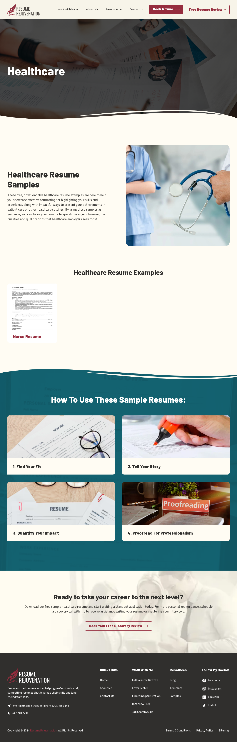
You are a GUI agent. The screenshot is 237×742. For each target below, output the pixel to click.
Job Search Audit (142, 712)
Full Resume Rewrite (145, 680)
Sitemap (224, 731)
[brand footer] (28, 675)
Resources (112, 9)
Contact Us (137, 9)
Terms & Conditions (178, 731)
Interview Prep (141, 704)
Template (176, 688)
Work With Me (66, 9)
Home (104, 680)
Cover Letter (140, 688)
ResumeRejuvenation (43, 731)
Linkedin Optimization (146, 696)
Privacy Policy (204, 731)
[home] (23, 10)
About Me (92, 9)
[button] (68, 10)
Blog (173, 680)
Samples (175, 696)
